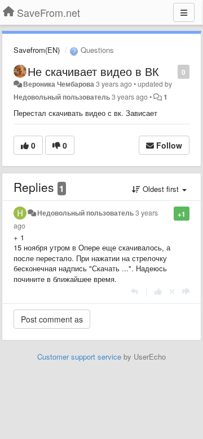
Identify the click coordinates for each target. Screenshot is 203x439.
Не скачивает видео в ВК (93, 71)
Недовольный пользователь (62, 97)
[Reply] (134, 291)
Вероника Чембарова (58, 84)
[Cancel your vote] (172, 291)
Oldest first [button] (160, 188)
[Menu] (184, 12)
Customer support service (79, 356)
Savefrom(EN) (37, 49)
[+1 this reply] (158, 291)
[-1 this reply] (185, 291)
